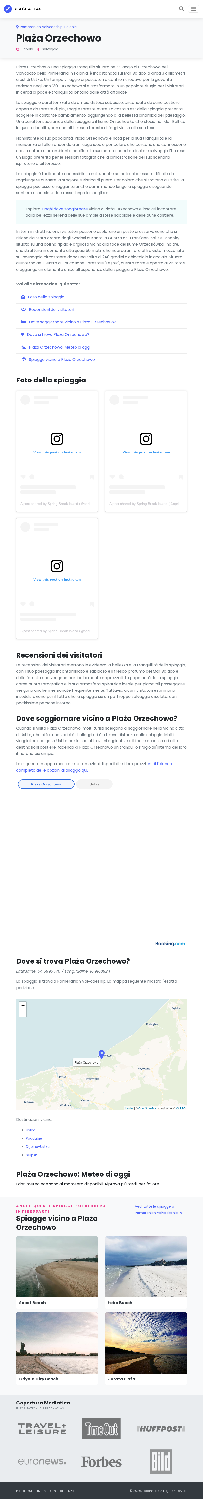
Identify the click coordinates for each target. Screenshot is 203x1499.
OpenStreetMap (147, 1108)
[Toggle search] (181, 8)
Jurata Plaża (121, 1379)
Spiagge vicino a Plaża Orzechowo (61, 359)
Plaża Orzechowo (46, 784)
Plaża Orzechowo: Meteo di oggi (59, 347)
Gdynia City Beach (38, 1379)
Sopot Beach (32, 1303)
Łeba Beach (120, 1303)
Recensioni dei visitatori (51, 309)
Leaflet (129, 1108)
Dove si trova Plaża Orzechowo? (57, 334)
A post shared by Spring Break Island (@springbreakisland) (66, 504)
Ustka (94, 784)
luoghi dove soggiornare (64, 209)
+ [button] (23, 1005)
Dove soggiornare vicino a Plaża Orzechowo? (72, 322)
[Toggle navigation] (193, 9)
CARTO (181, 1108)
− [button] (23, 1013)
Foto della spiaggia (45, 297)
